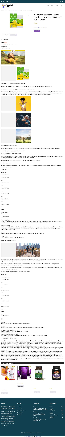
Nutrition (35, 406)
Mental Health (36, 417)
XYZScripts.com (38, 436)
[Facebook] (58, 2)
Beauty (6, 10)
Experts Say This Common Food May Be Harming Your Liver (39, 414)
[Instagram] (60, 2)
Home (2, 10)
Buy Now (37, 30)
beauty (45, 27)
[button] (62, 6)
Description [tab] (6, 35)
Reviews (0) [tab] (13, 35)
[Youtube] (63, 2)
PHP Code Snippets (27, 436)
